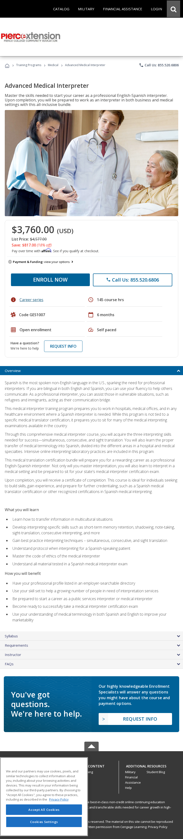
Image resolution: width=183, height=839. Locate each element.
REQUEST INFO (63, 346)
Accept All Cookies (43, 810)
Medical (53, 65)
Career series (31, 299)
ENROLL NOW (50, 279)
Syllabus (11, 636)
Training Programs (28, 65)
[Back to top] (91, 765)
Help (128, 788)
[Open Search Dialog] (173, 8)
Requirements (16, 645)
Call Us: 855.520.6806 (159, 65)
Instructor (13, 654)
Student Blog (156, 772)
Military (130, 772)
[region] (44, 796)
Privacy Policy (158, 827)
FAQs (9, 663)
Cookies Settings (44, 822)
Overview (13, 370)
